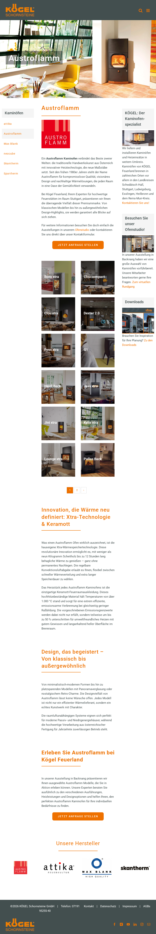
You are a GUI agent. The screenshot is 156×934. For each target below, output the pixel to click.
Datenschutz (108, 906)
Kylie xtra (91, 422)
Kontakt (89, 906)
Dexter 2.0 (91, 313)
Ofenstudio (82, 230)
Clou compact (94, 277)
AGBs (146, 906)
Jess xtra (91, 386)
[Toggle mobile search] (140, 11)
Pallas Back (93, 459)
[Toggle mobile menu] (148, 11)
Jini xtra (50, 422)
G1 (86, 350)
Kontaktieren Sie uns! (135, 203)
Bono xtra (51, 277)
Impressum (130, 906)
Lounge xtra (53, 459)
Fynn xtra (51, 350)
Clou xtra (51, 313)
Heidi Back (52, 386)
